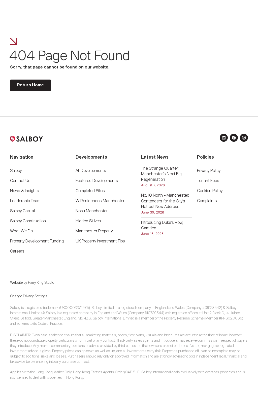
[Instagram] (244, 138)
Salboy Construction (28, 221)
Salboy (16, 171)
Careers (17, 251)
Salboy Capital (22, 211)
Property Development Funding (37, 241)
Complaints (207, 201)
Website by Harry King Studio (32, 282)
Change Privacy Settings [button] (28, 296)
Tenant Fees (208, 181)
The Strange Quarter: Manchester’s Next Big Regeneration (161, 174)
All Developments (91, 171)
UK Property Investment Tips (100, 241)
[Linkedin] (224, 138)
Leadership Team (25, 201)
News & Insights (24, 191)
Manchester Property (94, 231)
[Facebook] (234, 138)
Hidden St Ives (88, 221)
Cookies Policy (209, 191)
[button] (233, 14)
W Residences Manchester (100, 201)
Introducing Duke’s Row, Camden (162, 225)
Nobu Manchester (92, 211)
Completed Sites (90, 191)
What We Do (21, 231)
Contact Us (20, 181)
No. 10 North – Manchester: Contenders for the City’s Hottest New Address (165, 201)
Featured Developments (97, 181)
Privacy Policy (208, 171)
